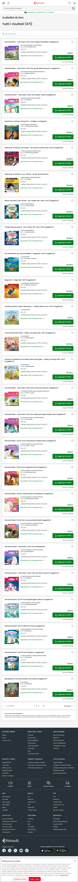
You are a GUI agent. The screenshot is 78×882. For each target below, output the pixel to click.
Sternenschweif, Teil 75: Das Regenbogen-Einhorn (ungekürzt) (29, 599)
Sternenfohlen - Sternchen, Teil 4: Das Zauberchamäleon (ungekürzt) (32, 42)
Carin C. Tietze (29, 393)
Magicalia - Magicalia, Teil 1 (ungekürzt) (20, 280)
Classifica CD (32, 802)
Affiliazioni (56, 738)
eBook (4, 807)
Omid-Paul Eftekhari (31, 525)
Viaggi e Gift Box (58, 824)
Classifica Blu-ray (58, 805)
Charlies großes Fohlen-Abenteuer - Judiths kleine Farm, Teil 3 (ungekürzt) (34, 306)
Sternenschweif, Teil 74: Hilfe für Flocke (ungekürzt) (25, 626)
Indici (29, 751)
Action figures (6, 832)
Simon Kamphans (27, 151)
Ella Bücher (33, 124)
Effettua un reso (6, 768)
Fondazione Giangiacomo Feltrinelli (63, 768)
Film (54, 797)
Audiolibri (5, 810)
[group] (39, 12)
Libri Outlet (5, 799)
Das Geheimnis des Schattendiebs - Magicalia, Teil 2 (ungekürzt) (30, 254)
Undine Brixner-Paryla (32, 498)
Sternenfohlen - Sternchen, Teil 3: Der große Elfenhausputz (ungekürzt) (32, 68)
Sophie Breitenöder (31, 604)
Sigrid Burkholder (35, 177)
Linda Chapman (27, 98)
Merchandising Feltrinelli (60, 821)
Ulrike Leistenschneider (39, 655)
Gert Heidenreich (30, 47)
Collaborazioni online (59, 746)
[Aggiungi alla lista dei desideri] (72, 42)
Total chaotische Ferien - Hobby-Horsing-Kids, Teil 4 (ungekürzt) (30, 333)
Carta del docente (33, 746)
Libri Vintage (5, 805)
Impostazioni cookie (20, 879)
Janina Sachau (30, 205)
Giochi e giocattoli (7, 819)
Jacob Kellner (37, 45)
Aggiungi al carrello (64, 57)
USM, (21, 49)
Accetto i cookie (34, 879)
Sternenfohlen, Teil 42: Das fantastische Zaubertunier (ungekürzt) (30, 441)
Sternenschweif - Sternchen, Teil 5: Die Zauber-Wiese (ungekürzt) (30, 95)
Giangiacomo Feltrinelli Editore (62, 765)
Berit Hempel (26, 124)
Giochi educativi (7, 824)
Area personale (6, 762)
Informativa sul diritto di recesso (37, 765)
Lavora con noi (6, 740)
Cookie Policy (64, 875)
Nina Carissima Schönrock (41, 391)
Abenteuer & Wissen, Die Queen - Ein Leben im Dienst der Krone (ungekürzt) (34, 148)
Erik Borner (28, 100)
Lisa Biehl (28, 179)
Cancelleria (31, 827)
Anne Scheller (36, 98)
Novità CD (30, 799)
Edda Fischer (37, 151)
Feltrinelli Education (58, 770)
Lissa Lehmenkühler (28, 204)
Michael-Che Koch (31, 258)
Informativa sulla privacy (35, 768)
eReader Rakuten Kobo (59, 829)
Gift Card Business (58, 740)
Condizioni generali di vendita (36, 762)
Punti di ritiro (31, 748)
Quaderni (30, 832)
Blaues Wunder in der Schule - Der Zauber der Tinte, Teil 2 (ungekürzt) (32, 201)
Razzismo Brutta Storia (59, 773)
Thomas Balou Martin (31, 126)
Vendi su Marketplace (59, 743)
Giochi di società (7, 827)
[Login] (8, 3)
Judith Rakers (26, 309)
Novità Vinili (31, 807)
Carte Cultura (32, 743)
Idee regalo (56, 819)
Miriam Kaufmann (30, 472)
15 (43, 706)
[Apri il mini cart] (74, 3)
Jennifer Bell (25, 257)
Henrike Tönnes (34, 283)
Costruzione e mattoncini (9, 821)
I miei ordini (5, 765)
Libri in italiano (6, 797)
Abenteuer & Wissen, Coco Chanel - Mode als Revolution (27, 174)
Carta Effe (30, 735)
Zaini (29, 824)
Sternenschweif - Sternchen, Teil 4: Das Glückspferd (25, 547)
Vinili (29, 805)
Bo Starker (25, 682)
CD (28, 797)
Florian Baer (29, 419)
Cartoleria (30, 819)
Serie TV (55, 807)
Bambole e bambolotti (8, 829)
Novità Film (56, 799)
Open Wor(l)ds (32, 829)
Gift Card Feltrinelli (33, 740)
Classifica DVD (57, 802)
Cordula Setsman (27, 45)
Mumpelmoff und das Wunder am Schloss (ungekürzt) (26, 679)
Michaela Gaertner (39, 71)
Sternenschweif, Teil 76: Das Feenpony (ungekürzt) (24, 652)
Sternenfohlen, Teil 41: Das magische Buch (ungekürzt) (26, 467)
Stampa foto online (33, 754)
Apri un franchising (58, 735)
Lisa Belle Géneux (38, 417)
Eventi (4, 738)
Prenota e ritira (32, 738)
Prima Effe (56, 748)
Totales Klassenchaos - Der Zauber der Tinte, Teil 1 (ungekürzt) (29, 227)
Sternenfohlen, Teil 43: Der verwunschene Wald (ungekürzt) (28, 520)
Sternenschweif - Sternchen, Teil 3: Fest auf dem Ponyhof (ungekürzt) (32, 573)
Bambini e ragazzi (58, 810)
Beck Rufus (28, 684)
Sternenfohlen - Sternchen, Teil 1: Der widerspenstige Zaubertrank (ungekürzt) (35, 414)
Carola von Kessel (37, 550)
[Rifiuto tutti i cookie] (75, 861)
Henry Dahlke (29, 551)
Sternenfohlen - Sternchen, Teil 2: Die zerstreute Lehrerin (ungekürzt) (31, 388)
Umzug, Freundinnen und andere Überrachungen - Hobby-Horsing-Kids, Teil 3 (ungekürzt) (35, 360)
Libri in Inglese (6, 802)
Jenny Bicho (25, 336)
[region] (39, 870)
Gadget (55, 827)
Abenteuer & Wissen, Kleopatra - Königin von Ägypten (26, 121)
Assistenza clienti (7, 770)
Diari (29, 821)
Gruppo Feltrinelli (58, 762)
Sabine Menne (29, 338)
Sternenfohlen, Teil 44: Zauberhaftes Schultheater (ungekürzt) (29, 494)
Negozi (4, 735)
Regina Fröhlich (30, 73)
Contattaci (5, 773)
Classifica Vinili (32, 810)
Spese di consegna (8, 776)
